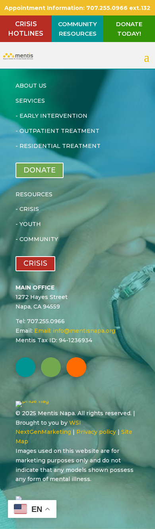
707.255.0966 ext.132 (117, 8)
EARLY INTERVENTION (53, 115)
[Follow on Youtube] (51, 367)
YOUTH (30, 224)
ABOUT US (30, 85)
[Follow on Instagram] (76, 367)
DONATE (39, 170)
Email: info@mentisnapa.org (74, 330)
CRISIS (29, 209)
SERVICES (30, 100)
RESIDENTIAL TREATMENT (60, 146)
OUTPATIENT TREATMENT (59, 130)
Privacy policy (96, 431)
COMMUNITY (38, 239)
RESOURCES (33, 194)
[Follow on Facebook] (25, 367)
